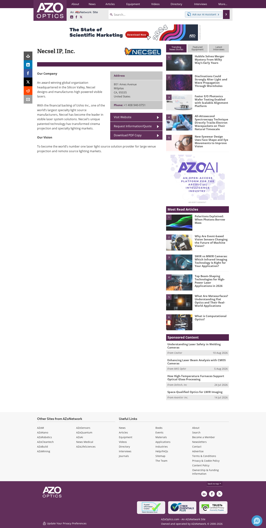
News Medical (84, 442)
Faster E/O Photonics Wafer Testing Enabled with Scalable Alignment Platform (211, 101)
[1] (179, 62)
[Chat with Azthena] (257, 520)
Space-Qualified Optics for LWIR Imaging (194, 392)
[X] (28, 82)
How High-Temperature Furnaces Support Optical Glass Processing (195, 377)
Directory (124, 446)
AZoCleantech (45, 442)
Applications (162, 442)
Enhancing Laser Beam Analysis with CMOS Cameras (196, 361)
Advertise (198, 451)
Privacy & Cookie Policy (205, 460)
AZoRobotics (44, 437)
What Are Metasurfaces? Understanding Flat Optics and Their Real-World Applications (211, 300)
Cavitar (178, 352)
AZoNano (42, 432)
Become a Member (203, 437)
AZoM (40, 427)
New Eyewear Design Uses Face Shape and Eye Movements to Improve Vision (211, 141)
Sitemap (160, 456)
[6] (179, 322)
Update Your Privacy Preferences (66, 523)
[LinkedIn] (28, 64)
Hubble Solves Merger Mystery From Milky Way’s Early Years (209, 59)
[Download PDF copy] (28, 56)
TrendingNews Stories (176, 48)
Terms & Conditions (204, 456)
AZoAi (79, 437)
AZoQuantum (84, 432)
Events (159, 432)
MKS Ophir (180, 368)
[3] (179, 102)
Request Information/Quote (133, 126)
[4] (179, 122)
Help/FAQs (161, 451)
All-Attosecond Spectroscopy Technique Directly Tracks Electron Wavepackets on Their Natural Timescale (211, 122)
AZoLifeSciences (86, 446)
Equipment (125, 437)
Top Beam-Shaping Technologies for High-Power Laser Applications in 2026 (210, 281)
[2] (179, 82)
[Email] (28, 99)
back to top (213, 483)
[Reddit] (28, 90)
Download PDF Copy (128, 135)
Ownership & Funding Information (205, 471)
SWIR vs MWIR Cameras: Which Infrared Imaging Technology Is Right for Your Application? (211, 261)
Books (158, 427)
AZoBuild (42, 446)
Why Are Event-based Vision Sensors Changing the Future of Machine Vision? (211, 241)
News (122, 427)
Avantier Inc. (181, 397)
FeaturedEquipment (198, 48)
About (195, 427)
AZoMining (43, 451)
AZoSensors (83, 427)
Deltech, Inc (180, 384)
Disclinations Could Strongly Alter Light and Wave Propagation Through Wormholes (211, 81)
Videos (123, 442)
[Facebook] (28, 73)
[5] (179, 142)
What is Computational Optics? (211, 317)
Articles (123, 432)
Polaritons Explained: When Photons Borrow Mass (210, 219)
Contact (196, 446)
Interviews (125, 451)
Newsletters (199, 442)
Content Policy (200, 465)
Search (196, 432)
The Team (161, 460)
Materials (161, 437)
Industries (161, 446)
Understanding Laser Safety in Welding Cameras (194, 345)
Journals (124, 456)
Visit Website (122, 117)
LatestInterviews (218, 48)
